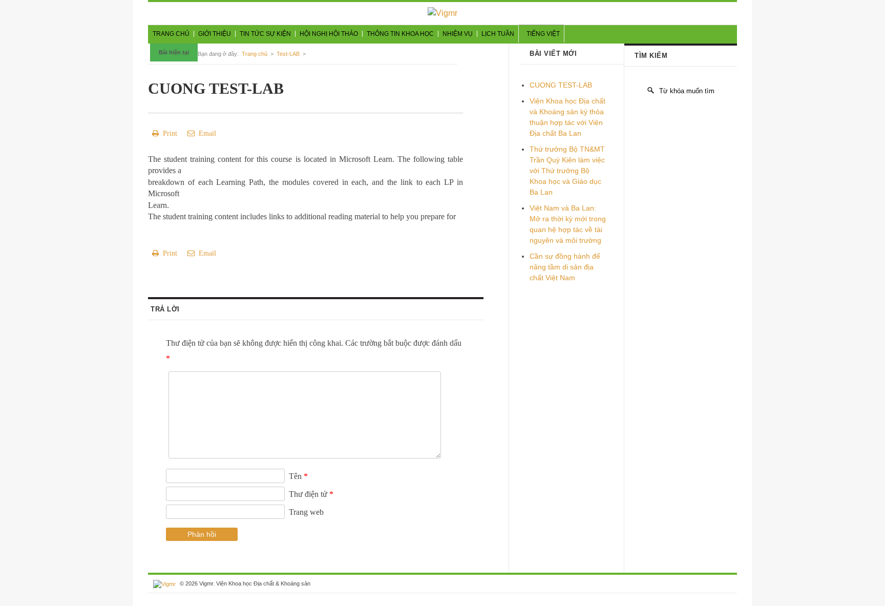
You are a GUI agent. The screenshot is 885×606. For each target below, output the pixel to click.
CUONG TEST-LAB (561, 85)
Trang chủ (171, 34)
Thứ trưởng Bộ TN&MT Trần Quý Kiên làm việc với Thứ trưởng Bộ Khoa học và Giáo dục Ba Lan (567, 170)
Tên (298, 476)
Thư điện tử (311, 494)
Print (168, 133)
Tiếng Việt (543, 34)
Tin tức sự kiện (265, 34)
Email (205, 133)
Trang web (306, 512)
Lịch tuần (497, 34)
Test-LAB (288, 54)
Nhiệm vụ (457, 34)
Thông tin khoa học (400, 34)
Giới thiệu (214, 34)
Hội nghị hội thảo (329, 34)
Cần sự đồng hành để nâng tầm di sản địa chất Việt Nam (565, 267)
